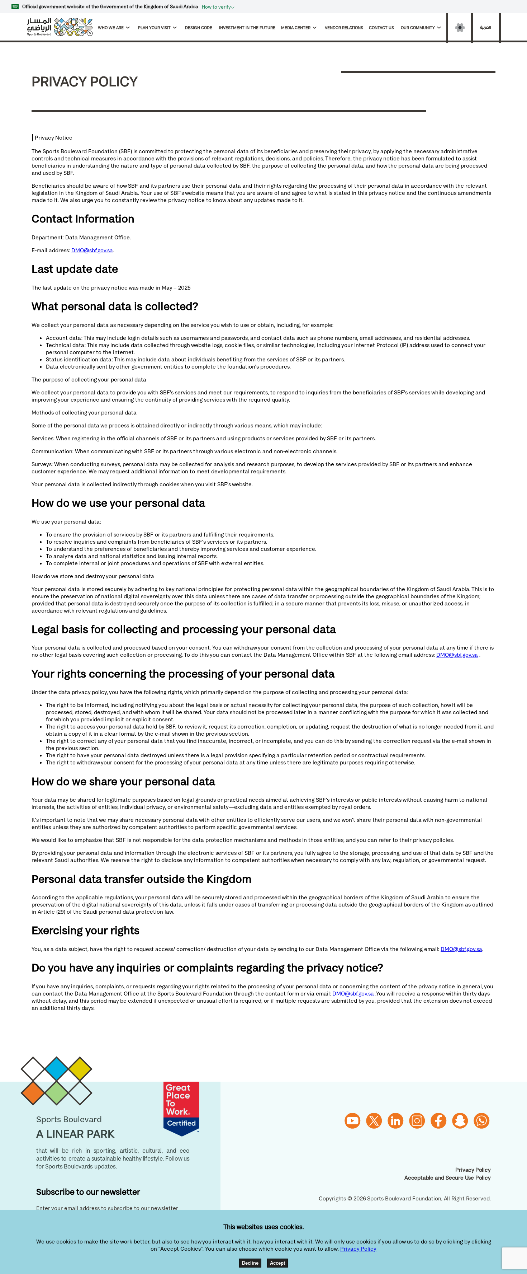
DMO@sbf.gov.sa (92, 250)
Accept (277, 1263)
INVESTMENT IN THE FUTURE (247, 27)
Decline (250, 1263)
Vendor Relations (344, 27)
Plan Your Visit (154, 27)
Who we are (111, 27)
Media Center (295, 27)
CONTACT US (382, 27)
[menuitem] (116, 27)
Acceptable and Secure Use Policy (447, 1177)
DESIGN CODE (199, 27)
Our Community (418, 27)
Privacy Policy (472, 1169)
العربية (485, 27)
